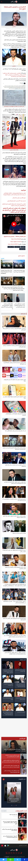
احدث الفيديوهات (15, 811)
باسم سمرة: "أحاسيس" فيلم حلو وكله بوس (16, 200)
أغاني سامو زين (10, 246)
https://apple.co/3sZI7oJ (16, 241)
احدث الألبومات (21, 779)
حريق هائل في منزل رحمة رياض (19, 197)
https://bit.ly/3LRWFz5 (13, 244)
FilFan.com (22, 856)
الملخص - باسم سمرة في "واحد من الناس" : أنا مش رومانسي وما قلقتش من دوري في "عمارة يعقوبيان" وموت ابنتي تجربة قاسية (14, 75)
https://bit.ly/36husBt (16, 239)
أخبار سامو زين (17, 246)
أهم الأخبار (22, 738)
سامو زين (23, 246)
